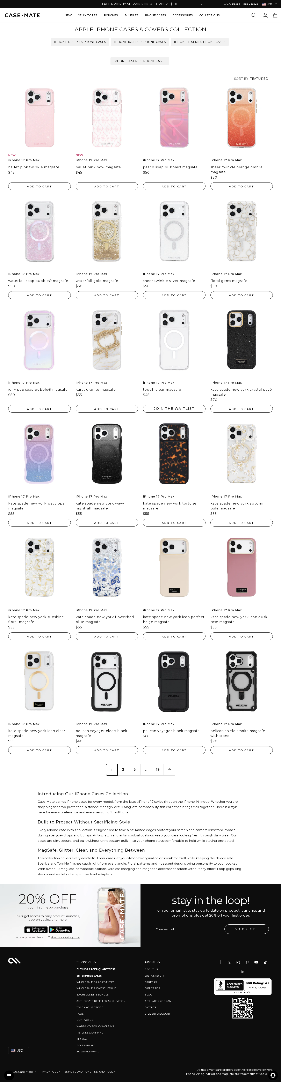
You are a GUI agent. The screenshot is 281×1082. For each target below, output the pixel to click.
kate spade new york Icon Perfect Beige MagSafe (174, 619)
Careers (151, 982)
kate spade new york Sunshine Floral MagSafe (36, 619)
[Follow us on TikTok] (265, 962)
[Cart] (275, 15)
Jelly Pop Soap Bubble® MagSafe (38, 389)
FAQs (80, 1013)
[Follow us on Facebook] (220, 962)
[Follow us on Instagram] (238, 962)
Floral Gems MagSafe (228, 281)
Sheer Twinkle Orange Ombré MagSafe (236, 169)
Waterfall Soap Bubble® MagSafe (38, 281)
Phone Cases (155, 15)
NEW (68, 15)
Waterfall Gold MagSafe (97, 281)
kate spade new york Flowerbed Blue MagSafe (105, 619)
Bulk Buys (250, 4)
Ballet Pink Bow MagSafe (98, 167)
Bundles (131, 15)
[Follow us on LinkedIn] (242, 971)
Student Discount (157, 1013)
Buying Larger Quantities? (96, 969)
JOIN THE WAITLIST (174, 409)
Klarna (82, 1038)
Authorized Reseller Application (101, 1000)
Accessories (183, 15)
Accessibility (86, 1045)
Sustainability (154, 975)
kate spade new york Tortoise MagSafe (169, 505)
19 (158, 769)
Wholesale (232, 4)
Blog (148, 994)
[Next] (169, 769)
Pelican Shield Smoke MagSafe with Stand (237, 733)
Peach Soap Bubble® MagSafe (170, 167)
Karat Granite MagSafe (96, 389)
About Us (151, 969)
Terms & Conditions (77, 1071)
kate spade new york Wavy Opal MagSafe (37, 505)
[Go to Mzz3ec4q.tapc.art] (70, 915)
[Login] (265, 15)
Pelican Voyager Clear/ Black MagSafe (101, 733)
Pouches (111, 15)
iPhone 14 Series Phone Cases (140, 61)
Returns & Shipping (90, 1032)
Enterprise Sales (89, 975)
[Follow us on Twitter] (229, 962)
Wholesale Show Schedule (96, 988)
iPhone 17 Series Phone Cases (80, 42)
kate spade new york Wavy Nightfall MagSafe (100, 505)
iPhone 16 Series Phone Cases (140, 42)
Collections (209, 15)
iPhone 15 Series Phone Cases (199, 42)
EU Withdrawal (88, 1051)
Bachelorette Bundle (93, 994)
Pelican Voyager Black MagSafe (171, 731)
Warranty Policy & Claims (95, 1026)
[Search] (254, 15)
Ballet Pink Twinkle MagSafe (33, 167)
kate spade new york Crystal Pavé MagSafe (241, 392)
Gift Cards (152, 988)
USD (269, 4)
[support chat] (9, 1075)
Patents (150, 1007)
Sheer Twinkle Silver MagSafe (169, 281)
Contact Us (85, 1019)
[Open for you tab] (273, 1075)
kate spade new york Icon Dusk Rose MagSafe (238, 619)
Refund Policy (104, 1071)
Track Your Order (90, 1007)
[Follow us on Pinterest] (247, 962)
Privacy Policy (49, 1071)
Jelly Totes (87, 15)
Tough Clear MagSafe (162, 389)
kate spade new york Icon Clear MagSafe (36, 733)
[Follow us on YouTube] (256, 962)
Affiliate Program (158, 1000)
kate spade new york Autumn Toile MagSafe (237, 505)
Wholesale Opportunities (95, 982)
